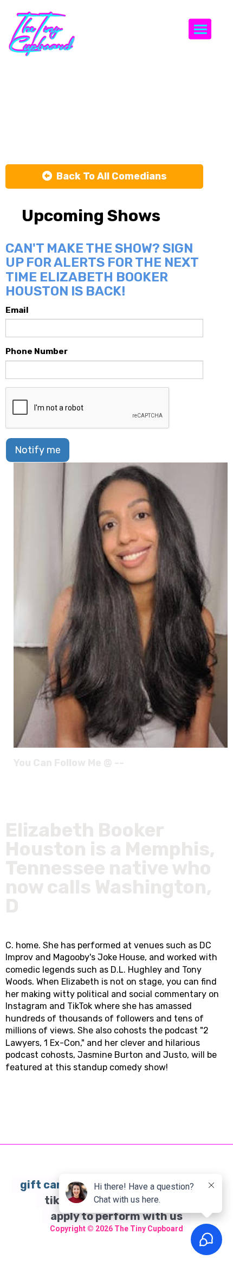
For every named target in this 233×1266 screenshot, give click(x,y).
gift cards (47, 1184)
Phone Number (36, 351)
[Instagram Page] (221, 767)
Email (17, 310)
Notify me (38, 450)
